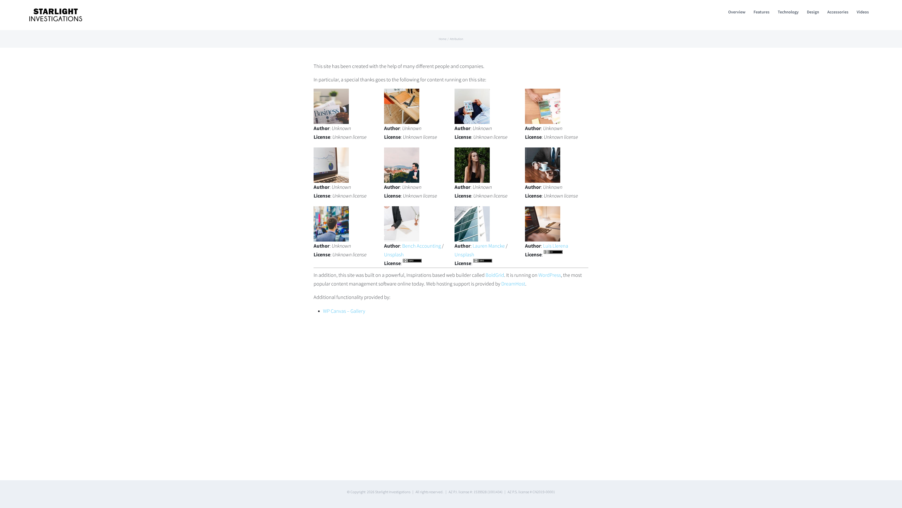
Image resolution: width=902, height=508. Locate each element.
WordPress (549, 275)
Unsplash (394, 254)
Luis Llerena (555, 245)
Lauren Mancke (489, 245)
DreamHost (513, 283)
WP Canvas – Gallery (344, 311)
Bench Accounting (421, 245)
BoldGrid (495, 275)
